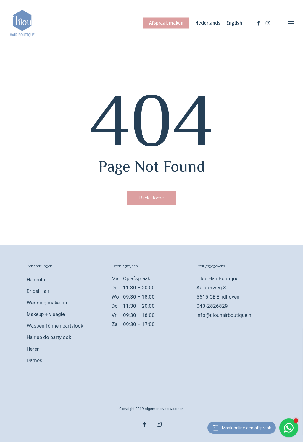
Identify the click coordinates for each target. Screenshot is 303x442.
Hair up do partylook (49, 337)
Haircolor (37, 280)
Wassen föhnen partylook (55, 326)
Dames (34, 360)
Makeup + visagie (46, 314)
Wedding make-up (47, 303)
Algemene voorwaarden (164, 409)
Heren (33, 349)
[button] (291, 23)
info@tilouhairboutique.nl (224, 315)
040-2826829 (212, 306)
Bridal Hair (38, 291)
